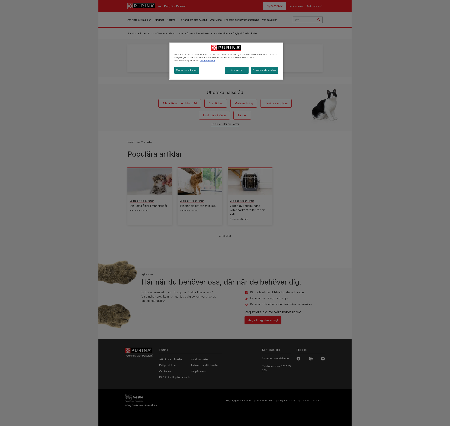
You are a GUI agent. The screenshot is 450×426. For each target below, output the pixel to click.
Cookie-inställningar (186, 70)
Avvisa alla (236, 70)
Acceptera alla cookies (264, 70)
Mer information (207, 60)
